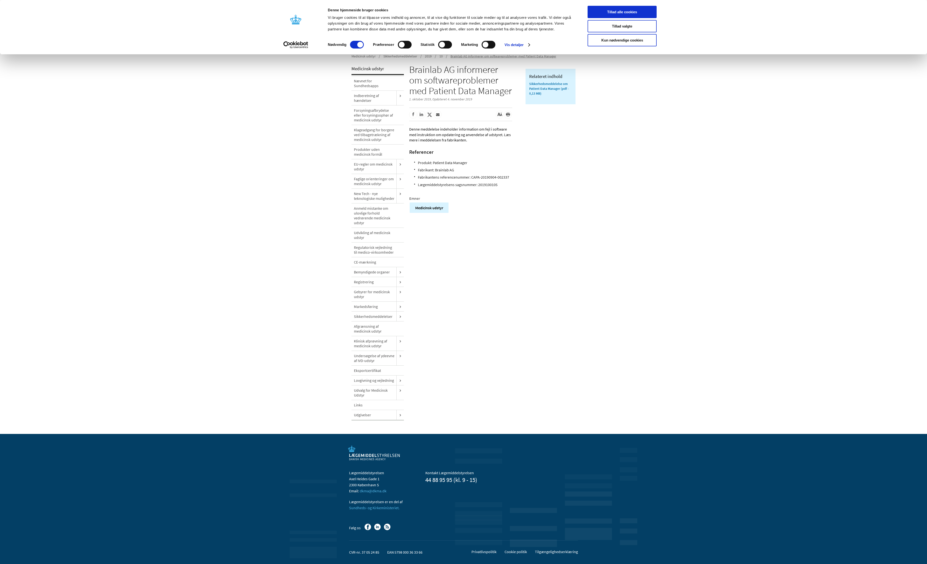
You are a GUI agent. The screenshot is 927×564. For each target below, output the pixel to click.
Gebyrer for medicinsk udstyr (372, 294)
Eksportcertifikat (367, 370)
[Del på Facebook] (413, 114)
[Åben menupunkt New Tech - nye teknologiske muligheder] (400, 193)
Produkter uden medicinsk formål (368, 152)
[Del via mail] (438, 114)
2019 (428, 56)
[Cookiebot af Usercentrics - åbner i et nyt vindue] (296, 45)
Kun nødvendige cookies (622, 40)
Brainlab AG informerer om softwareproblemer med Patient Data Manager (503, 56)
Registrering (364, 281)
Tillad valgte (622, 26)
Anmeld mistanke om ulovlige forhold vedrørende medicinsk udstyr (372, 215)
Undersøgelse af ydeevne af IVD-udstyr (374, 358)
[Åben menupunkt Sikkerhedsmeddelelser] (400, 316)
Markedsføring (366, 306)
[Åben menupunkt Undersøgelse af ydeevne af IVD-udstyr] (400, 356)
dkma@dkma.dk (373, 490)
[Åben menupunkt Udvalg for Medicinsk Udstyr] (400, 390)
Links (358, 405)
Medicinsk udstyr (363, 56)
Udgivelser (362, 414)
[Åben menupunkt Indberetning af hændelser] (400, 95)
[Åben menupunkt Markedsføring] (400, 306)
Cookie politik (516, 551)
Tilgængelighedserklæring (556, 551)
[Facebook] (368, 529)
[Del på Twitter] (429, 114)
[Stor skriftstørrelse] (500, 114)
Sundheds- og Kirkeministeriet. (374, 507)
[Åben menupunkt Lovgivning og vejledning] (400, 380)
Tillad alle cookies (622, 12)
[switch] (405, 45)
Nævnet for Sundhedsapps (366, 83)
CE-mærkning (365, 262)
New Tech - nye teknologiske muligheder (374, 196)
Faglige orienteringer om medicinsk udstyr (374, 181)
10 (441, 56)
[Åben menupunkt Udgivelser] (400, 415)
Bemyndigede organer (372, 272)
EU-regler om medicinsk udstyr (373, 166)
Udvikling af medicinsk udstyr (372, 235)
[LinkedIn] (377, 529)
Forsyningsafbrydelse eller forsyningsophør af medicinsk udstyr (373, 115)
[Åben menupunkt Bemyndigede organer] (400, 272)
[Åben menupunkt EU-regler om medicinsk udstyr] (400, 164)
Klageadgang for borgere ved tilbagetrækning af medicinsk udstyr (374, 134)
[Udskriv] (508, 114)
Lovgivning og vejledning (374, 380)
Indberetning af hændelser (366, 98)
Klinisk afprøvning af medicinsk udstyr (370, 343)
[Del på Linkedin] (421, 114)
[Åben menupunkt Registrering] (400, 282)
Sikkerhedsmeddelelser (400, 56)
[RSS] (387, 529)
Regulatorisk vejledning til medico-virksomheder (374, 250)
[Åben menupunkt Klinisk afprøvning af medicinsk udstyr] (400, 341)
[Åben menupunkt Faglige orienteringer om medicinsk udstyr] (400, 179)
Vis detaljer (514, 45)
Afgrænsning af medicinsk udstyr (368, 329)
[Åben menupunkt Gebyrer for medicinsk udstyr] (400, 292)
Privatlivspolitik (484, 551)
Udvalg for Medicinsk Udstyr (371, 392)
